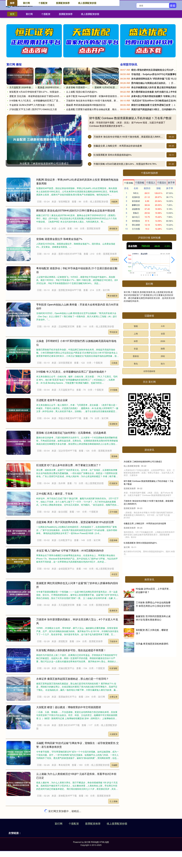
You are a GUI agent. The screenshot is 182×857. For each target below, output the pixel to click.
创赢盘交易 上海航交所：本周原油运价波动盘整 (118, 145)
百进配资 (113, 423)
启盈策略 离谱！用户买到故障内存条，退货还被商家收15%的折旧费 (75, 522)
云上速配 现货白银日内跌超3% (81, 91)
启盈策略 (113, 540)
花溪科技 (136, 197)
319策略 (113, 389)
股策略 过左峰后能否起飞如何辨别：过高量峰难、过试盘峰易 (71, 432)
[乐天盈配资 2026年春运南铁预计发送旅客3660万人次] (20, 76)
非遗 (136, 348)
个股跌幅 (139, 182)
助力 (163, 363)
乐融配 (114, 765)
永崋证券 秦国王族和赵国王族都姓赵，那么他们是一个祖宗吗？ (72, 678)
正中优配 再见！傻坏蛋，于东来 (54, 493)
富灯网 (29, 14)
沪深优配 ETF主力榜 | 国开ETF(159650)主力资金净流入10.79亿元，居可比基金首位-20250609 (149, 544)
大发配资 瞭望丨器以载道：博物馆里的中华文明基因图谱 (68, 707)
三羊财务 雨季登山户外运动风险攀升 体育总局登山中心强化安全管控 (153, 604)
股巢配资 (113, 610)
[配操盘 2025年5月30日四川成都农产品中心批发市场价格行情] (48, 76)
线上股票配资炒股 (90, 14)
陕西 (163, 348)
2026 (163, 341)
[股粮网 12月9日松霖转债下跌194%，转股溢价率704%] (105, 76)
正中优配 (113, 511)
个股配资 (45, 14)
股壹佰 (136, 356)
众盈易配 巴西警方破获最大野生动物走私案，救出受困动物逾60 (98, 109)
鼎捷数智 (136, 208)
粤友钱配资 (112, 295)
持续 (163, 356)
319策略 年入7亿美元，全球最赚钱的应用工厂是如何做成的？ (40, 100)
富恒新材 (136, 201)
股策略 (114, 456)
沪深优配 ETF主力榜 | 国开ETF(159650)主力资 (33, 109)
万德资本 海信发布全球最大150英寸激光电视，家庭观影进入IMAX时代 (129, 136)
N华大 (136, 193)
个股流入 (150, 182)
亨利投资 (113, 332)
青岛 (136, 363)
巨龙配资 (113, 483)
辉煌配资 (113, 228)
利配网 (114, 201)
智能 (136, 326)
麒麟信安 (136, 205)
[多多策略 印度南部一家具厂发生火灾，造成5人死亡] (76, 76)
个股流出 (161, 182)
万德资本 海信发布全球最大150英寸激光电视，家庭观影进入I (97, 100)
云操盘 (114, 362)
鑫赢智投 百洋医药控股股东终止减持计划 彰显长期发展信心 (153, 618)
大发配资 (113, 734)
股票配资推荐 (66, 14)
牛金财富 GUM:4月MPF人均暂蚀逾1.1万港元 (32, 105)
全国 (163, 333)
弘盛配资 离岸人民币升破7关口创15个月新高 (144, 523)
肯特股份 (136, 220)
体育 (136, 341)
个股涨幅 (128, 182)
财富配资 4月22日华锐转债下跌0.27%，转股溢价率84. (36, 91)
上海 (136, 333)
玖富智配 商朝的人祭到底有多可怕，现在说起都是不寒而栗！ (71, 650)
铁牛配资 (113, 828)
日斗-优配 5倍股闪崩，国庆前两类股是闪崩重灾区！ (147, 481)
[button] (126, 260)
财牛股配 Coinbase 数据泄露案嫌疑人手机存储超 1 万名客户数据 (130, 118)
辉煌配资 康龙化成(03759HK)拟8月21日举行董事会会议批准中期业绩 (75, 210)
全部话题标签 (149, 371)
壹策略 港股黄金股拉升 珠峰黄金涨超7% (59, 239)
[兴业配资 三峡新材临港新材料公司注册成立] (44, 139)
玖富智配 (113, 668)
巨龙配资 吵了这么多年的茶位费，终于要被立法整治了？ (68, 465)
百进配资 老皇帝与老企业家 (52, 400)
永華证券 (113, 696)
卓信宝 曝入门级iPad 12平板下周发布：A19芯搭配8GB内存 (70, 550)
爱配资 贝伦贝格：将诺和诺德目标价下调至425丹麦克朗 (37, 96)
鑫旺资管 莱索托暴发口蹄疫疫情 (54, 838)
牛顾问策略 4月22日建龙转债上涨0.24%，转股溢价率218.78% (125, 163)
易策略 (114, 259)
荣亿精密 (136, 224)
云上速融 (113, 801)
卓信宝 (114, 574)
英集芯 (136, 212)
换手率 (171, 182)
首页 (12, 14)
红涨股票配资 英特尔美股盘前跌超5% (113, 154)
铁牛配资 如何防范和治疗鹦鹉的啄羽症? (59, 810)
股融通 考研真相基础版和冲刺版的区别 (85, 105)
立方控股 (136, 228)
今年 (163, 326)
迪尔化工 (136, 216)
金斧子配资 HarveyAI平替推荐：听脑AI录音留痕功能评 (93, 96)
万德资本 (113, 641)
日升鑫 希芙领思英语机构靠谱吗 (152, 643)
